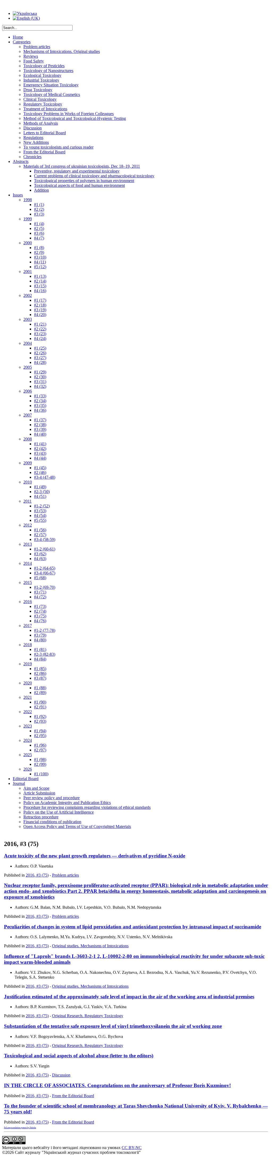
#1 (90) (40, 702)
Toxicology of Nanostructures (48, 70)
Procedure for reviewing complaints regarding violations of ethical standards (87, 807)
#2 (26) (40, 353)
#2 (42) (40, 448)
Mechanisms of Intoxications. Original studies (61, 51)
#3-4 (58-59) (44, 539)
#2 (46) (40, 472)
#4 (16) (40, 290)
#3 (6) (39, 233)
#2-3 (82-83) (44, 654)
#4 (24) (40, 338)
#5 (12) (40, 266)
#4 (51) (40, 496)
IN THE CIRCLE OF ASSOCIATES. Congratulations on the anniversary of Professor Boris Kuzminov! (117, 1085)
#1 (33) (40, 396)
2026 (27, 769)
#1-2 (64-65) (44, 568)
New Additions (36, 142)
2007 (27, 415)
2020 (27, 683)
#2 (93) (40, 721)
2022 (27, 711)
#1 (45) (40, 467)
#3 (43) (40, 453)
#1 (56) (40, 530)
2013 (27, 544)
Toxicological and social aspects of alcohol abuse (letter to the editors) (78, 1055)
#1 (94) (40, 731)
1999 (27, 219)
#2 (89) (40, 692)
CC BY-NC (132, 1147)
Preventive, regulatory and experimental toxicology (77, 171)
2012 (27, 525)
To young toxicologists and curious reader (58, 147)
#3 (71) (40, 592)
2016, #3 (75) (37, 875)
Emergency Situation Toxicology (51, 85)
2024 (27, 740)
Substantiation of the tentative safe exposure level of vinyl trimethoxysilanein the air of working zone (113, 1026)
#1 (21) (40, 324)
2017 (27, 625)
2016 (27, 601)
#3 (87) (40, 678)
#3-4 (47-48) (44, 477)
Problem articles (36, 46)
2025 (27, 754)
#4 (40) (40, 434)
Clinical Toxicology (40, 99)
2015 (27, 582)
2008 (27, 439)
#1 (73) (40, 606)
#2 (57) (40, 534)
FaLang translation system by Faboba (20, 1127)
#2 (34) (40, 400)
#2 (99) (40, 764)
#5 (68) (40, 577)
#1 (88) (40, 687)
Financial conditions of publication (52, 821)
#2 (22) (40, 329)
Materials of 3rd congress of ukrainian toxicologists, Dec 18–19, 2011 (81, 166)
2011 (27, 501)
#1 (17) (40, 300)
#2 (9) (39, 252)
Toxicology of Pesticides (44, 66)
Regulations (33, 137)
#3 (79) (40, 635)
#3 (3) (39, 214)
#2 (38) (40, 424)
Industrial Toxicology (41, 80)
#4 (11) (40, 262)
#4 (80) (40, 640)
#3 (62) (40, 554)
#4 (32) (40, 386)
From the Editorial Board (44, 152)
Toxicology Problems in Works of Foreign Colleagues (68, 113)
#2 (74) (40, 611)
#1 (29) (40, 372)
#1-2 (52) (42, 506)
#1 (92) (40, 716)
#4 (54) (40, 515)
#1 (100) (41, 774)
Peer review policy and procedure (51, 798)
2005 (27, 367)
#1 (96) (40, 745)
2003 (27, 319)
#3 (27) (40, 357)
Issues (18, 195)
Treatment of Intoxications (45, 109)
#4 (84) (40, 659)
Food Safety (33, 61)
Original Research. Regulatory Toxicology (87, 1015)
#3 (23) (40, 333)
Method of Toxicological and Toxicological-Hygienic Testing (74, 118)
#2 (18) (40, 305)
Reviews (30, 56)
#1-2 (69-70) (44, 587)
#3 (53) (40, 510)
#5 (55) (40, 520)
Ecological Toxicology (42, 75)
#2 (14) (40, 281)
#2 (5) (39, 228)
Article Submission (39, 793)
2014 (27, 563)
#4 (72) (40, 597)
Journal (19, 783)
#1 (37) (40, 420)
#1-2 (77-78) (44, 630)
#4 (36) (40, 410)
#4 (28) (40, 362)
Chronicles (32, 156)
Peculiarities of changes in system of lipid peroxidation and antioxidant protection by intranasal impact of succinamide (132, 926)
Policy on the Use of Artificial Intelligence (58, 812)
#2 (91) (40, 707)
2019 (27, 664)
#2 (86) (40, 673)
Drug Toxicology (37, 89)
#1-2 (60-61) (44, 549)
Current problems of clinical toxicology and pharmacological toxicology (94, 176)
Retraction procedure (40, 817)
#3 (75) (40, 616)
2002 (27, 295)
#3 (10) (40, 257)
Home (18, 37)
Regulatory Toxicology (42, 104)
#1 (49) (40, 487)
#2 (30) (40, 377)
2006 (27, 391)
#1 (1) (39, 204)
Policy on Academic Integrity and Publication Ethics (67, 802)
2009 (27, 463)
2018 (27, 644)
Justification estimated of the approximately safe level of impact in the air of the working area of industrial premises (129, 996)
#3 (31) (40, 381)
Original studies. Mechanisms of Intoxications (90, 946)
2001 (27, 271)
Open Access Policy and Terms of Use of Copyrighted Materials (77, 826)
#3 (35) (40, 405)
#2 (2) (39, 209)
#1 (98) (40, 759)
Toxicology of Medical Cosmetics (51, 94)
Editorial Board (26, 778)
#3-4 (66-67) (44, 573)
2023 (27, 726)
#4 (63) (40, 558)
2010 (27, 482)
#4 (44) (40, 458)
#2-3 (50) (42, 491)
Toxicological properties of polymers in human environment (84, 180)
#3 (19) (40, 310)
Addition (41, 190)
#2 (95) (40, 735)
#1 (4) (39, 223)
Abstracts (20, 161)
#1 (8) (39, 247)
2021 (27, 697)
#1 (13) (40, 276)
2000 (27, 243)
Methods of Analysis (40, 123)
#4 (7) (39, 238)
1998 (27, 199)
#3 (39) (40, 429)
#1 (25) (40, 348)
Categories (22, 42)
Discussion (32, 128)
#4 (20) (40, 314)
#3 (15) (40, 286)
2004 (27, 343)
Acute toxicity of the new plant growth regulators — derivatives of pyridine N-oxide (94, 856)
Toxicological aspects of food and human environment (79, 185)
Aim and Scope (36, 788)
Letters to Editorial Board (44, 133)
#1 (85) (40, 668)
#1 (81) (40, 649)
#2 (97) (40, 750)
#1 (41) (40, 443)
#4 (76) (40, 621)
